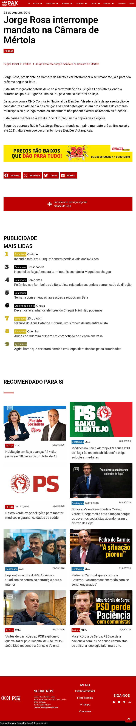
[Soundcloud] (129, 702)
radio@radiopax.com (49, 707)
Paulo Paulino (24, 723)
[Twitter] (124, 702)
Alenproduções (41, 723)
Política (8, 50)
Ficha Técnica (85, 697)
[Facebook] (114, 702)
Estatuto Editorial (85, 691)
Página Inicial (11, 63)
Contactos (85, 711)
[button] (38, 3)
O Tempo (85, 704)
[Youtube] (119, 702)
